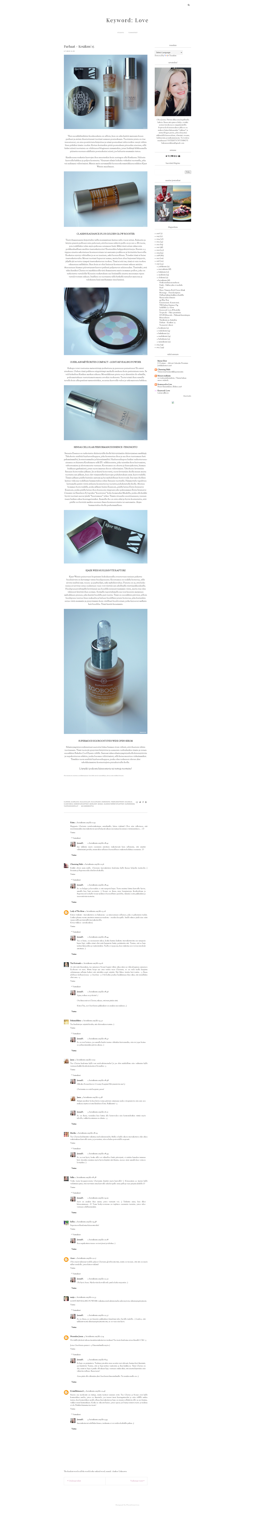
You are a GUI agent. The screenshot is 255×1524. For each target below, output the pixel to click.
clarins (67, 802)
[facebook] (168, 156)
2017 (158, 258)
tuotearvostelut (71, 806)
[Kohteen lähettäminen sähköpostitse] (137, 802)
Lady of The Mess (77, 911)
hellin (72, 1222)
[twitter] (167, 156)
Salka (72, 1177)
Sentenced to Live (165, 384)
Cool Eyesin (88, 753)
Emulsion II (81, 493)
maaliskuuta (163, 336)
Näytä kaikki (187, 396)
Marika (73, 1133)
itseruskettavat (117, 802)
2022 (158, 244)
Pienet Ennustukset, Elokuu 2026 (170, 386)
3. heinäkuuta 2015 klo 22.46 (94, 1391)
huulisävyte (72, 579)
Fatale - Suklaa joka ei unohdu (170, 285)
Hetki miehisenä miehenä (169, 282)
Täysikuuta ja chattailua (168, 320)
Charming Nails (76, 864)
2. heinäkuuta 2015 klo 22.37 (98, 1315)
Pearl (161, 287)
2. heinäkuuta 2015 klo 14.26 (92, 963)
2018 (158, 255)
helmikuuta (162, 339)
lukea (104, 747)
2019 (158, 253)
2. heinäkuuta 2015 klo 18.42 (98, 843)
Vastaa (72, 832)
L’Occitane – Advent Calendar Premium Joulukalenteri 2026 (173, 364)
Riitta (72, 822)
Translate (173, 55)
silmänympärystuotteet (114, 804)
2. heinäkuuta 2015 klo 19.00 (98, 1198)
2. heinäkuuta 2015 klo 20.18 (98, 1239)
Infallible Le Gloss (166, 307)
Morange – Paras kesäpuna (169, 292)
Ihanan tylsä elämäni (167, 297)
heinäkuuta (162, 280)
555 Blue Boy (164, 300)
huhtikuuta (162, 333)
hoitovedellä (82, 487)
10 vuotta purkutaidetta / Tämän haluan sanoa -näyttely (172, 379)
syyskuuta (162, 275)
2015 (158, 264)
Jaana (72, 1060)
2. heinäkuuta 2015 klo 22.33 (85, 1297)
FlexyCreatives (132, 1505)
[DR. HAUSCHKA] (164, 212)
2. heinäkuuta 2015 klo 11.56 (94, 864)
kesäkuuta (162, 328)
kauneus (128, 802)
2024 (158, 239)
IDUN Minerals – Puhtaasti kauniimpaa (174, 315)
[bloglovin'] (172, 156)
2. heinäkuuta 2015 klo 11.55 (85, 822)
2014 (158, 345)
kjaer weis (68, 804)
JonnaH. (80, 843)
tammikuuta (163, 342)
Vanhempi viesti (136, 1481)
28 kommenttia (87, 806)
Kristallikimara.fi (77, 1391)
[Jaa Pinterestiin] (145, 802)
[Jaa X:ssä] (140, 802)
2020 (158, 250)
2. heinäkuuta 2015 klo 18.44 (98, 937)
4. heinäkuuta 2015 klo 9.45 (98, 1419)
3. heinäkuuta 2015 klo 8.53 (98, 1359)
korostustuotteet (81, 804)
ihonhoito (105, 802)
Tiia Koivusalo (75, 963)
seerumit (93, 804)
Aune (72, 1258)
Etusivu (121, 32)
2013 (158, 347)
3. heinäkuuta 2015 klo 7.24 (94, 1336)
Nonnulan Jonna (76, 1336)
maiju (72, 1297)
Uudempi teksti (74, 1481)
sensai (100, 804)
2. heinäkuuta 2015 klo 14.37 (92, 1020)
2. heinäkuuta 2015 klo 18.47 (98, 1039)
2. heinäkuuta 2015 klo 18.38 (85, 1177)
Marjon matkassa (164, 376)
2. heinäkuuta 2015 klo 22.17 (86, 1258)
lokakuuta (162, 272)
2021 (158, 247)
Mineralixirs (164, 317)
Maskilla (127, 493)
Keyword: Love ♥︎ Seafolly (169, 310)
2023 (158, 242)
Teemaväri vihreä (166, 325)
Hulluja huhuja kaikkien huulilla (171, 295)
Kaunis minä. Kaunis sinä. (169, 302)
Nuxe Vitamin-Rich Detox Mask (172, 290)
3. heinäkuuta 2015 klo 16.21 (98, 1112)
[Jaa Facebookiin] (143, 802)
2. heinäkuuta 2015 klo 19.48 (86, 1222)
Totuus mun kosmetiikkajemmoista (170, 372)
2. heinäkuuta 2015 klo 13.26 (95, 911)
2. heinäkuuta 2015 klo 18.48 (98, 1080)
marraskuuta (163, 269)
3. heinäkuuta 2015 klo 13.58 (92, 1097)
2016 (158, 261)
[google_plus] (176, 156)
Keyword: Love (127, 19)
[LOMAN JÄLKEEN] (182, 194)
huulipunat (96, 802)
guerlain (75, 802)
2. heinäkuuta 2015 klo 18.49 (98, 1153)
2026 (158, 233)
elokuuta (161, 277)
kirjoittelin (89, 240)
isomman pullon (129, 270)
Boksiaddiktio (75, 1020)
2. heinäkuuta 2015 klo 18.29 (87, 1133)
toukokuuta (162, 331)
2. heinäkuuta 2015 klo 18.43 (98, 885)
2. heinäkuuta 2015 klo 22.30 (98, 1279)
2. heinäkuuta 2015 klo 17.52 (85, 1060)
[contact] (179, 156)
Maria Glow (162, 361)
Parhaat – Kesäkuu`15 (167, 322)
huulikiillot (85, 802)
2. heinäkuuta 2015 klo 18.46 (98, 992)
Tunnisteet (133, 32)
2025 (158, 236)
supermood (130, 804)
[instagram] (170, 156)
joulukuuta (162, 266)
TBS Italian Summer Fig (168, 305)
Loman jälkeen (163, 393)
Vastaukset (77, 838)
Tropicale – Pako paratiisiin (170, 312)
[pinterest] (174, 156)
